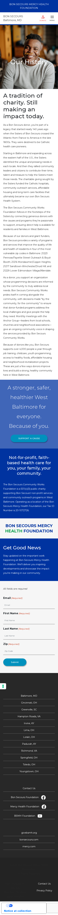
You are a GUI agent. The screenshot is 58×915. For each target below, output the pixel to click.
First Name (16, 613)
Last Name (16, 628)
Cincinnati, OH (29, 702)
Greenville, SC (29, 709)
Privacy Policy (44, 890)
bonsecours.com (29, 839)
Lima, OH (29, 730)
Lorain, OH (29, 737)
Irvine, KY (29, 723)
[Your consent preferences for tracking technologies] (3, 686)
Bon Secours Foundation (25, 797)
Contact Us (29, 788)
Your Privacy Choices (27, 905)
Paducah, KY (29, 743)
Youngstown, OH (29, 771)
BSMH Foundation (24, 815)
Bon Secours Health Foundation (29, 6)
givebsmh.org (29, 832)
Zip (11, 644)
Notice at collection (17, 910)
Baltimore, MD (29, 695)
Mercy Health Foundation (24, 806)
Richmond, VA (29, 750)
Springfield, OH (29, 757)
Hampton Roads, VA (29, 716)
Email (12, 598)
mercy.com (29, 846)
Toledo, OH (29, 764)
